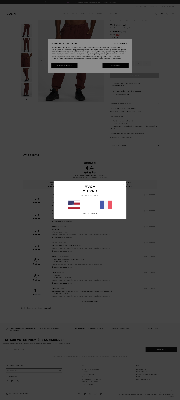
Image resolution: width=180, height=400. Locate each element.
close (123, 184)
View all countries (90, 214)
